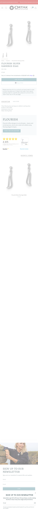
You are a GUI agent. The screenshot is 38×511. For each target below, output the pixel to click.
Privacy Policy (26, 507)
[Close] (35, 493)
